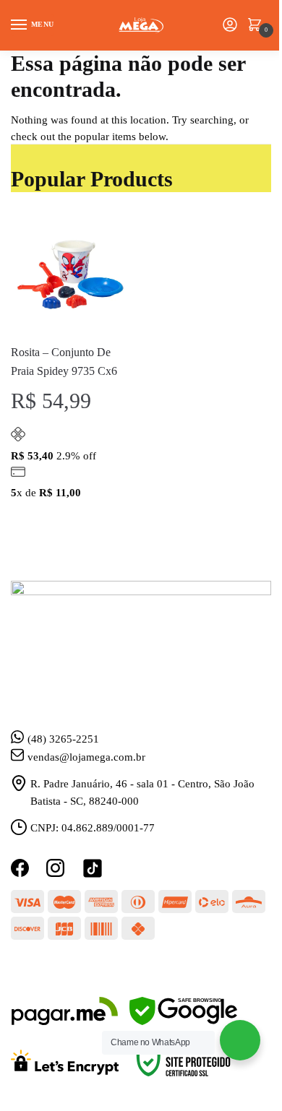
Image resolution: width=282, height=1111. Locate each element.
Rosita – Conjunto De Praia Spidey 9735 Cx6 (64, 361)
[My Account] (230, 25)
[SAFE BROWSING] (183, 1021)
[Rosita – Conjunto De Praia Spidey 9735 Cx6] (70, 273)
